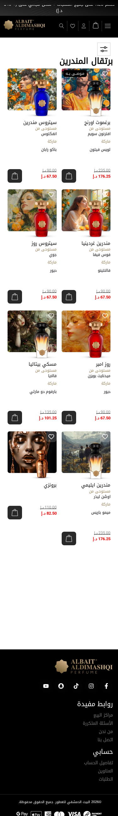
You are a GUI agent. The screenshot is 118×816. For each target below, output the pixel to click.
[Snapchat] (61, 686)
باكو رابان (49, 149)
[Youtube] (46, 686)
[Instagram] (91, 686)
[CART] (95, 25)
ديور (53, 270)
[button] (107, 26)
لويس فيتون (100, 149)
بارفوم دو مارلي (43, 391)
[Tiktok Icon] (76, 686)
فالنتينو (104, 270)
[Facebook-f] (106, 686)
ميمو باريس (100, 512)
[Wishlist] (72, 26)
